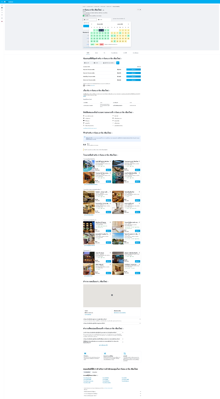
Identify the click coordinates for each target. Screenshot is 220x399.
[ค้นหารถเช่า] (1, 10)
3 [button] (125, 30)
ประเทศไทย (88, 6)
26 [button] (105, 38)
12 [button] (105, 33)
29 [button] (94, 41)
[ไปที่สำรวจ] (1, 15)
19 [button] (105, 35)
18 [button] (102, 35)
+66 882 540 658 (86, 14)
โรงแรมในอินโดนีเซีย (87, 379)
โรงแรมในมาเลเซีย (86, 382)
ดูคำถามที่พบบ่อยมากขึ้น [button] (103, 345)
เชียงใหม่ (102, 6)
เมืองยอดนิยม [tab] (94, 372)
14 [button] (91, 35)
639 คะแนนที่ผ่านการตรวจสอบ (95, 15)
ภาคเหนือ (95, 6)
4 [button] (102, 30)
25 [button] (102, 38)
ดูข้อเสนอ (108, 169)
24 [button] (99, 38)
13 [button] (108, 33)
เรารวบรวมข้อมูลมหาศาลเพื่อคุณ (90, 393)
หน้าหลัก (84, 6)
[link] (90, 184)
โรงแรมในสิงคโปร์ (106, 381)
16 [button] (97, 35)
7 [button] (91, 33)
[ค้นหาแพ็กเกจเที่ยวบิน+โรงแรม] (1, 12)
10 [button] (99, 33)
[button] (2, 2)
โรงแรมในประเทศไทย (107, 382)
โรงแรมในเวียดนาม (125, 381)
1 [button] (94, 30)
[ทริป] (1, 18)
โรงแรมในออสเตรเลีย (87, 377)
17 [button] (99, 35)
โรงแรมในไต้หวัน (106, 377)
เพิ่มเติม (84, 96)
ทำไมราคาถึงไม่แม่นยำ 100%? (90, 395)
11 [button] (102, 33)
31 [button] (125, 41)
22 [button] (94, 38)
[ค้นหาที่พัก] (1, 8)
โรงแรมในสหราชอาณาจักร (88, 381)
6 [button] (114, 33)
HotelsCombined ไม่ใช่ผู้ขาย (89, 391)
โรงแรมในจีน (124, 377)
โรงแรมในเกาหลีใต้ (125, 379)
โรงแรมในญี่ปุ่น (105, 379)
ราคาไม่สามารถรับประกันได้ (108, 388)
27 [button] (108, 38)
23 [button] (97, 38)
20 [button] (108, 35)
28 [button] (91, 41)
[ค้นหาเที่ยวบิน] (1, 5)
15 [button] (94, 35)
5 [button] (105, 30)
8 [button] (94, 33)
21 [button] (91, 38)
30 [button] (97, 41)
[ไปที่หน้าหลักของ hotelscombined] (8, 1)
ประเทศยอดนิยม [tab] (87, 372)
